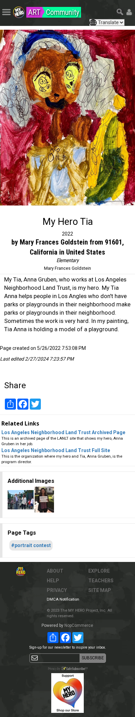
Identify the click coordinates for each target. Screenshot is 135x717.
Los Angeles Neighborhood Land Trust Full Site (55, 450)
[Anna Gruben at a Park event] (21, 499)
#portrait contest (31, 545)
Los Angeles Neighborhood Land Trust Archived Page (63, 432)
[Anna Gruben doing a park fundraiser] (44, 499)
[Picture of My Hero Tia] (67, 117)
